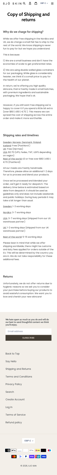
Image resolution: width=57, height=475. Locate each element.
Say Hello (11, 361)
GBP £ (43, 3)
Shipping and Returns (18, 369)
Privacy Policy (14, 384)
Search (10, 392)
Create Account (15, 399)
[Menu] (52, 3)
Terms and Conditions (19, 376)
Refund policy (14, 422)
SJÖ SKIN (32, 465)
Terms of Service (16, 414)
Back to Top (13, 353)
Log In (9, 407)
